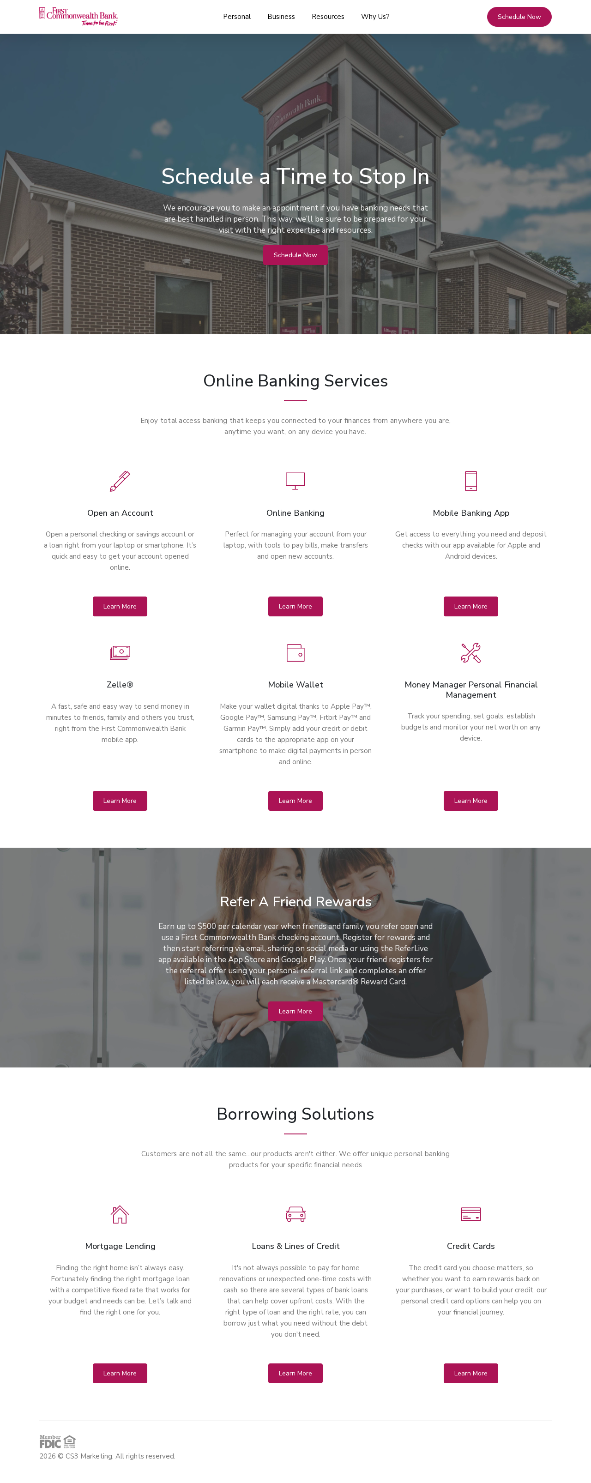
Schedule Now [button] (519, 16)
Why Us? (375, 16)
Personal (237, 16)
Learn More (120, 606)
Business (281, 16)
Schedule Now (295, 255)
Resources (328, 16)
